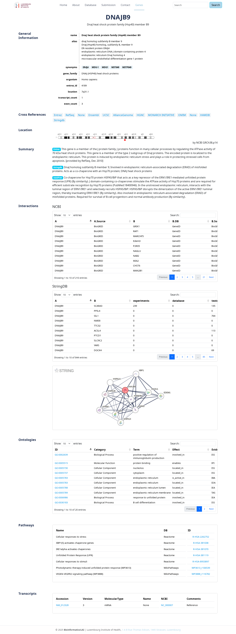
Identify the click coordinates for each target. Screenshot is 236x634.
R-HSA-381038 (200, 542)
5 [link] (192, 277)
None (81, 115)
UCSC (106, 115)
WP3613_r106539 (201, 567)
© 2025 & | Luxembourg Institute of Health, (118, 629)
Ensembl (93, 115)
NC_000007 (167, 605)
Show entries (68, 215)
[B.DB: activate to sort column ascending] (191, 221)
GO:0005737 (61, 472)
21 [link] (204, 277)
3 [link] (182, 277)
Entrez (58, 115)
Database (90, 5)
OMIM (182, 115)
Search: (174, 215)
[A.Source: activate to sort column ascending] (112, 221)
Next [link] (211, 277)
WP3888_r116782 (201, 573)
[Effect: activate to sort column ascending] (191, 449)
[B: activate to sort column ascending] (152, 221)
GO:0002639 (61, 454)
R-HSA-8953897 (200, 561)
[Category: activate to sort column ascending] (112, 449)
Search (216, 5)
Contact (125, 5)
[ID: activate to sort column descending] (73, 449)
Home (63, 5)
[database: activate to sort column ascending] (191, 300)
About (76, 5)
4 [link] (187, 277)
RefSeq (70, 115)
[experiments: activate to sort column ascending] (152, 300)
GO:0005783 (61, 477)
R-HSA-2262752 (200, 536)
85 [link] (204, 356)
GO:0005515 (61, 463)
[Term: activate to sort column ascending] (152, 449)
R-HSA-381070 (200, 549)
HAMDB (205, 115)
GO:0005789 (61, 492)
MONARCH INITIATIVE (161, 115)
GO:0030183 (61, 502)
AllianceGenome (123, 115)
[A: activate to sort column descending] (73, 221)
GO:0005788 (61, 487)
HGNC (140, 115)
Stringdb (59, 120)
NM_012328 (62, 605)
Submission (108, 5)
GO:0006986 (61, 497)
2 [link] (177, 277)
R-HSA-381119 (200, 555)
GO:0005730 (61, 468)
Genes (139, 5)
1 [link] (172, 277)
